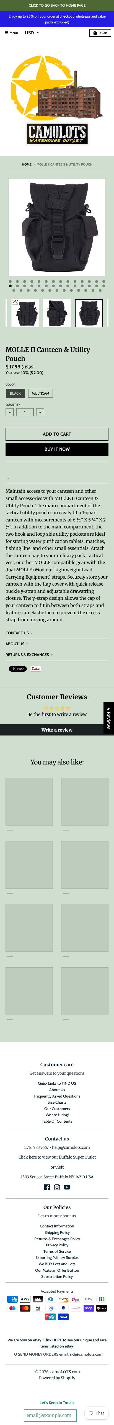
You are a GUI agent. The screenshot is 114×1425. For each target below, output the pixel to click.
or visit (57, 1167)
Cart (103, 33)
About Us (15, 643)
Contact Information (57, 1226)
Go (84, 1415)
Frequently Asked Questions (57, 1096)
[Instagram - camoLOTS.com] (57, 1187)
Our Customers (57, 1108)
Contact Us (17, 632)
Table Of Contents (57, 1121)
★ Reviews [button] (109, 718)
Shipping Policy (57, 1232)
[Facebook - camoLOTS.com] (47, 1187)
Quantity (13, 405)
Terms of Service (57, 1251)
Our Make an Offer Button (57, 1270)
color (10, 385)
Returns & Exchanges (27, 654)
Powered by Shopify (57, 1377)
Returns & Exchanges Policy (57, 1238)
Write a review (57, 730)
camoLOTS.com (65, 1371)
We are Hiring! (57, 1114)
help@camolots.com (71, 1147)
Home (27, 164)
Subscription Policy (57, 1276)
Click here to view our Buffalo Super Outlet (57, 1157)
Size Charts (57, 1102)
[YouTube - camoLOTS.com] (67, 1187)
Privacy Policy (57, 1244)
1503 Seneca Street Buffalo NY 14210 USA (57, 1176)
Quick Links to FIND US (57, 1083)
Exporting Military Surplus (57, 1257)
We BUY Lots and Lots (57, 1263)
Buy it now (57, 449)
